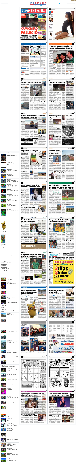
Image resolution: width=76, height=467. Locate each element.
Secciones (3, 3)
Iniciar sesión (73, 3)
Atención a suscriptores (63, 3)
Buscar (7, 3)
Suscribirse (69, 3)
